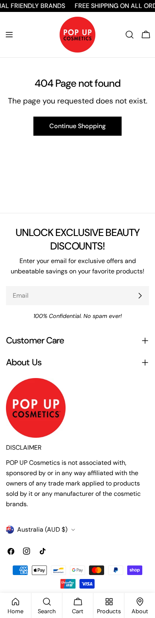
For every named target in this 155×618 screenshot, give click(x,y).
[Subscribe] (140, 295)
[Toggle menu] (9, 35)
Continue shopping (77, 126)
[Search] (130, 35)
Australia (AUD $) (42, 529)
